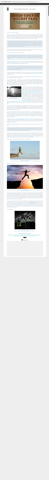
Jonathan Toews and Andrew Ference (13, 61)
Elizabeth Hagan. (26, 190)
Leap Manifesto (31, 137)
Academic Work (13, 3)
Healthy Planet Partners (36, 72)
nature (31, 235)
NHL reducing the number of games (29, 203)
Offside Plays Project (26, 3)
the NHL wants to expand (15, 111)
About (9, 3)
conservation (21, 234)
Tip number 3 (9, 52)
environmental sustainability (34, 234)
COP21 (25, 234)
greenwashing (16, 235)
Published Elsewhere (19, 3)
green (40, 234)
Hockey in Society (15, 32)
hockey (20, 235)
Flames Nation (26, 230)
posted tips (23, 38)
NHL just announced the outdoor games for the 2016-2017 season (22, 118)
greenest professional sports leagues (32, 76)
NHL (33, 235)
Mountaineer (29, 233)
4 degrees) (37, 92)
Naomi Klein (28, 235)
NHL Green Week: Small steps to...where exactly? (25, 9)
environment (28, 234)
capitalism (12, 234)
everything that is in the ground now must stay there (23, 101)
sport (35, 235)
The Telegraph (26, 160)
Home (7, 3)
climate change (16, 234)
